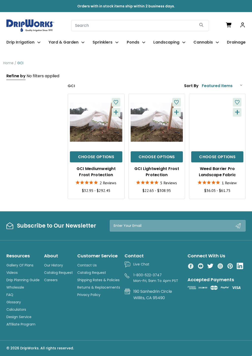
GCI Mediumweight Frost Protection (96, 172)
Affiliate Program (20, 324)
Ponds (133, 42)
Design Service (19, 316)
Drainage (236, 42)
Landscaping (166, 42)
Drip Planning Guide (23, 280)
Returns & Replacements (98, 287)
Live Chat (141, 264)
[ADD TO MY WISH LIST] (116, 102)
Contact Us (87, 265)
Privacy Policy (88, 294)
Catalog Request (58, 272)
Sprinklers (102, 42)
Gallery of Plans (19, 265)
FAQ (9, 294)
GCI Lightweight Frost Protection (156, 172)
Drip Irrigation (20, 42)
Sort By (191, 86)
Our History (53, 265)
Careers (51, 280)
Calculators (16, 309)
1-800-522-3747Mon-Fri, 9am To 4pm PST (155, 278)
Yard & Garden (63, 42)
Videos (12, 272)
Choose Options (96, 157)
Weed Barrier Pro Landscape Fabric (217, 172)
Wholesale (15, 287)
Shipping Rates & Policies (98, 280)
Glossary (13, 302)
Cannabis (203, 42)
